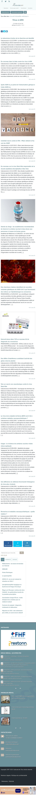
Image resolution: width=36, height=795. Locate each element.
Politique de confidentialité (19, 775)
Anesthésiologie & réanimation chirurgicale (14, 666)
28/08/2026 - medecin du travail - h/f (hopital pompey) (18, 676)
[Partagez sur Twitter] (4, 31)
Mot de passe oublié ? (14, 8)
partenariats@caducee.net (13, 757)
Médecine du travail (14, 673)
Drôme (2, 666)
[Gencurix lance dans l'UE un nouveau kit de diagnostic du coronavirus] (18, 323)
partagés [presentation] (15, 559)
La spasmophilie (7, 576)
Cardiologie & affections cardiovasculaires (13, 660)
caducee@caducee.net (12, 744)
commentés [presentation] (8, 559)
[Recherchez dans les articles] (25, 12)
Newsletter (6, 8)
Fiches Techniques (7, 572)
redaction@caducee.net (12, 750)
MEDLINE (4, 569)
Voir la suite (31, 56)
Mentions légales (6, 775)
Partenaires (5, 781)
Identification (23, 8)
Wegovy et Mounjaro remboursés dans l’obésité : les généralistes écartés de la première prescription (13, 592)
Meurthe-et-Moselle (5, 673)
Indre (2, 660)
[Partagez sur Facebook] (2, 31)
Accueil (12, 16)
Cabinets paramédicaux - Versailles (19, 718)
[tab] (2, 559)
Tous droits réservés (26, 769)
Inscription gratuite (17, 12)
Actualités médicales (21, 16)
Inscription (30, 8)
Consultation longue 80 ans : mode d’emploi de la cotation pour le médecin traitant (12, 600)
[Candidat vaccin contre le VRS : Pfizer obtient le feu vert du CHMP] (18, 125)
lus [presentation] (2, 559)
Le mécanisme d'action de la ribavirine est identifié (17, 38)
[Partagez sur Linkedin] (7, 31)
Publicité (11, 781)
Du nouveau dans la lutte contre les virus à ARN (16, 61)
